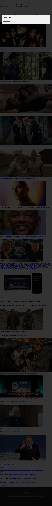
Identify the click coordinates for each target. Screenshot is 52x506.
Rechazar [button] (8, 21)
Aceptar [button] (5, 21)
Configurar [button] (12, 21)
